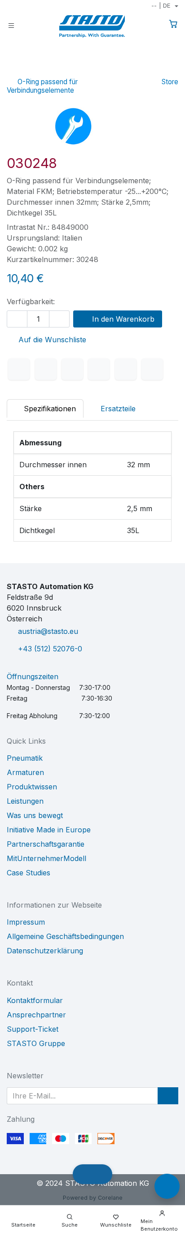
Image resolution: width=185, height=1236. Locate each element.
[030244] (143, 69)
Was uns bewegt (35, 815)
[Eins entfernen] (17, 318)
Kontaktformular (35, 1000)
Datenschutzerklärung (45, 950)
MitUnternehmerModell (46, 858)
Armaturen (25, 772)
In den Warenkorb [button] (122, 318)
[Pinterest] (126, 369)
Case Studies (28, 872)
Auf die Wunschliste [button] (51, 339)
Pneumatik (25, 758)
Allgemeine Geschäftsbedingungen (65, 936)
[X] (46, 369)
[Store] (158, 69)
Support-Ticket (32, 1029)
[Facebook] (19, 369)
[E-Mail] (152, 369)
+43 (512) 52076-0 (50, 648)
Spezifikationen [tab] (49, 408)
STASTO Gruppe (36, 1043)
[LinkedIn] (72, 369)
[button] (168, 1095)
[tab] (113, 408)
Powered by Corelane (93, 1197)
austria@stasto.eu (48, 631)
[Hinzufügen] (59, 318)
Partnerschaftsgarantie (45, 844)
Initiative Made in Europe (49, 829)
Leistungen (25, 801)
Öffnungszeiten (32, 676)
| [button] (160, 5)
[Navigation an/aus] (11, 24)
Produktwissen (32, 786)
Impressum (26, 921)
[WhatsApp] (99, 369)
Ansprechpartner (36, 1014)
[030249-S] (172, 69)
